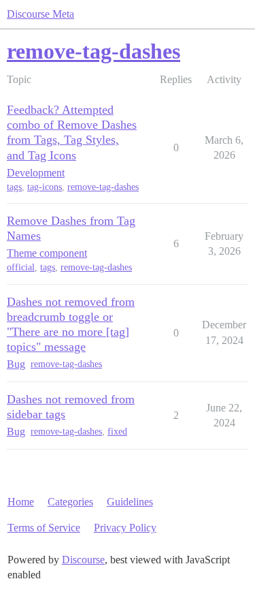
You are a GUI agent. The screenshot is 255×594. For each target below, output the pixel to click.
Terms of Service (43, 527)
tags (14, 187)
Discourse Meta (40, 14)
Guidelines (130, 501)
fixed (117, 431)
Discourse (83, 559)
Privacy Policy (125, 527)
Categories (70, 501)
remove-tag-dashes (103, 187)
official (21, 267)
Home (20, 501)
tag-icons (44, 187)
